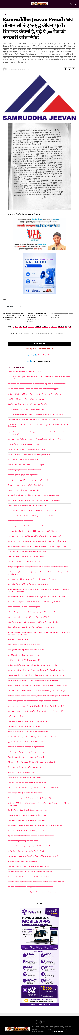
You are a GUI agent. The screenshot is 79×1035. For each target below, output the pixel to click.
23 (56, 327)
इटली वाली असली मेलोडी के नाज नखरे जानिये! (20, 521)
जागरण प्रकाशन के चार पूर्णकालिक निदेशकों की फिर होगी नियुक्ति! (26, 465)
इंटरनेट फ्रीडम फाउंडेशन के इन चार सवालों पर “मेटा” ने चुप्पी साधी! (26, 851)
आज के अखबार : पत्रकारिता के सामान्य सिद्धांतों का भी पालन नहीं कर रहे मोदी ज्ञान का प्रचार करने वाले (36, 892)
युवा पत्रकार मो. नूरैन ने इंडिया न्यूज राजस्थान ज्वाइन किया (24, 490)
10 (26, 327)
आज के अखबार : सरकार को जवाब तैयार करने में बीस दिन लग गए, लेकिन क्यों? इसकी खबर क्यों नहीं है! (35, 711)
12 (31, 327)
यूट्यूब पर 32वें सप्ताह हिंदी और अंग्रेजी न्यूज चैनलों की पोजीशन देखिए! (27, 815)
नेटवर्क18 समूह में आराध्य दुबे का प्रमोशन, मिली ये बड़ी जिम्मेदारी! (25, 793)
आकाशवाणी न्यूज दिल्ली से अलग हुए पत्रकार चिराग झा (22, 861)
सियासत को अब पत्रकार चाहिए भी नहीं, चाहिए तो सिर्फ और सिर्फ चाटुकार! (28, 731)
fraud (32, 333)
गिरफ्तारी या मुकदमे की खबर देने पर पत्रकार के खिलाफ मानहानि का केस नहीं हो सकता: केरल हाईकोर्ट (35, 414)
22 (54, 327)
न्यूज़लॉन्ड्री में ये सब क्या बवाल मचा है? (18, 639)
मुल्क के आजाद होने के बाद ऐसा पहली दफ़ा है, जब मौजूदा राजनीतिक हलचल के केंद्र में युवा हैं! (33, 856)
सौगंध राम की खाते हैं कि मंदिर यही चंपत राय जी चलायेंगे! (23, 841)
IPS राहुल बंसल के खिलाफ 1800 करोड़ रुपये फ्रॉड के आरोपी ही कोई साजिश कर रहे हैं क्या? (33, 389)
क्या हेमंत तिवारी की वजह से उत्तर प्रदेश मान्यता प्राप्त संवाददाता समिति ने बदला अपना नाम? (33, 680)
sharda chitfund (58, 333)
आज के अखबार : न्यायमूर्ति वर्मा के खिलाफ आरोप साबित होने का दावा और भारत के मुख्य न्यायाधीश (34, 602)
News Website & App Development (54, 1031)
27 (66, 327)
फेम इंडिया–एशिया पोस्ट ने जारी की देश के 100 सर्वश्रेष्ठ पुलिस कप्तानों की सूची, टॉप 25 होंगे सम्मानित (36, 675)
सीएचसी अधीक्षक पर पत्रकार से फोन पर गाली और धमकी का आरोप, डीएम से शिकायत (31, 627)
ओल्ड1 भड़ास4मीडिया (52, 1028)
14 (36, 327)
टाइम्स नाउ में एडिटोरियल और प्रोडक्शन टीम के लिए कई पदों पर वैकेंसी (27, 551)
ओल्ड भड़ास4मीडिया (42, 1028)
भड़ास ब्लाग (42, 1026)
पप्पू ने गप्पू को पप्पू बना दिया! (15, 716)
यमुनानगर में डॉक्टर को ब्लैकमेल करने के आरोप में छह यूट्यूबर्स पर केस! (27, 820)
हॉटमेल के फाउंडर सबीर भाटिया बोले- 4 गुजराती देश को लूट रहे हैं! (26, 757)
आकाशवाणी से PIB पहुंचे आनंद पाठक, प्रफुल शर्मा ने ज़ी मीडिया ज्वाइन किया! (29, 846)
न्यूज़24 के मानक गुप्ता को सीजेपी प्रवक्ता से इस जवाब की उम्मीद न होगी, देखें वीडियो (31, 836)
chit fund (21, 333)
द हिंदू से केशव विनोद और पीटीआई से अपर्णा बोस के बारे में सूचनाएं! (26, 556)
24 (59, 327)
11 (29, 327)
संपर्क (70, 1026)
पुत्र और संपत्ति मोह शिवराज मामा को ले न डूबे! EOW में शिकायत (25, 742)
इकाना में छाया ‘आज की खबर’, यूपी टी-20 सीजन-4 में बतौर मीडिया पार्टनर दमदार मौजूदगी (32, 511)
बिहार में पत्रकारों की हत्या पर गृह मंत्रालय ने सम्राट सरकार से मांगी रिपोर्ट (28, 404)
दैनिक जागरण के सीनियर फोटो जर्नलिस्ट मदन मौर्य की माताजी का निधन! (27, 782)
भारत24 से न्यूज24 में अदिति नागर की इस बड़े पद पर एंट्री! (24, 645)
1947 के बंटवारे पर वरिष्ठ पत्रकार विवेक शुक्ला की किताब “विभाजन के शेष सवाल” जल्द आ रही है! (34, 536)
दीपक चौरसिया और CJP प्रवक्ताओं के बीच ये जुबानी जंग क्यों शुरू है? (27, 449)
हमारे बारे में (35, 1028)
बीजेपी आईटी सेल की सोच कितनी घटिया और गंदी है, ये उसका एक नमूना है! (28, 505)
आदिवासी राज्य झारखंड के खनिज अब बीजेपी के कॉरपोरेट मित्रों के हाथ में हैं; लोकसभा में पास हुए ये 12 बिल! (37, 546)
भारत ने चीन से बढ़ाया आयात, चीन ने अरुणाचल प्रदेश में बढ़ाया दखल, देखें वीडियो (30, 871)
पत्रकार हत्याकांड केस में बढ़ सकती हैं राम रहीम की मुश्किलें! (24, 607)
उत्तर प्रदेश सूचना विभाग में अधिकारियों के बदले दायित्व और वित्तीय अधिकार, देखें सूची (31, 526)
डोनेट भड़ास (56, 1026)
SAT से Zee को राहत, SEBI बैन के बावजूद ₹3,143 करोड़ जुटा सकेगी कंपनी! (29, 454)
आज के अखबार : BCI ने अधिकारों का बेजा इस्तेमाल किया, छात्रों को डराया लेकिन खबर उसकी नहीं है (35, 439)
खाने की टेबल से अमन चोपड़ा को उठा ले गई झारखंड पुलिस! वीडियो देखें (27, 831)
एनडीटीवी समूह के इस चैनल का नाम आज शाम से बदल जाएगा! (24, 470)
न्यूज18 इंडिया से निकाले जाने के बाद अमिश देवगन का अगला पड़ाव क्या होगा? (29, 584)
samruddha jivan (46, 333)
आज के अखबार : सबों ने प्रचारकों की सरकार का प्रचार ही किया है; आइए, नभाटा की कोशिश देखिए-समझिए (37, 384)
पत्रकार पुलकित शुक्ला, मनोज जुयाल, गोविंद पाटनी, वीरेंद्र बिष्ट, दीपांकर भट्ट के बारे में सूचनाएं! (34, 500)
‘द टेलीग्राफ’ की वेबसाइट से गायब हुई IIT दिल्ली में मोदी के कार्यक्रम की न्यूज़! (29, 877)
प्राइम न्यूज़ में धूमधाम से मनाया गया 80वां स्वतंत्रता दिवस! (23, 444)
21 (52, 327)
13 (33, 327)
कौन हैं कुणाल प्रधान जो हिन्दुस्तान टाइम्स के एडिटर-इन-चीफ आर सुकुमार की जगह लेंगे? (32, 579)
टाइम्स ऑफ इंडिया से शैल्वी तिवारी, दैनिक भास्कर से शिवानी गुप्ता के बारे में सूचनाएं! (30, 866)
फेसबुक (47, 1026)
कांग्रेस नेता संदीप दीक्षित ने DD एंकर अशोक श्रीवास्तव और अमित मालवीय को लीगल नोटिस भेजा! (34, 394)
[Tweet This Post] (69, 69)
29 (70, 327)
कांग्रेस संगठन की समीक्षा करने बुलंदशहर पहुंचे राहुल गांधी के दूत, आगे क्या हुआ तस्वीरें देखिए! (33, 665)
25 (61, 327)
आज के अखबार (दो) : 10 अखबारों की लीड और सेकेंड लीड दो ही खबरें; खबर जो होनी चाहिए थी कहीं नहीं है (36, 706)
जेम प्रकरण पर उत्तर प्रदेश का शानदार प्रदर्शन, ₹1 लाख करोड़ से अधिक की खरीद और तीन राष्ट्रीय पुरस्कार (37, 685)
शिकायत (61, 1026)
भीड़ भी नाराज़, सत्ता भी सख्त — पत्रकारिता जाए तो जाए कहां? (25, 767)
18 (45, 327)
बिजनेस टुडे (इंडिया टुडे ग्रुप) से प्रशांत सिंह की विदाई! (23, 475)
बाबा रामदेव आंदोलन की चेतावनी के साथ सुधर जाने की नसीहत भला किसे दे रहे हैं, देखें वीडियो (33, 419)
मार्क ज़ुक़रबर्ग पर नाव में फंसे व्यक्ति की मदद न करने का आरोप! (24, 726)
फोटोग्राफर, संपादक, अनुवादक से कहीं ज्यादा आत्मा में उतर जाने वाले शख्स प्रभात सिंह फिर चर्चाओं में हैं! (36, 882)
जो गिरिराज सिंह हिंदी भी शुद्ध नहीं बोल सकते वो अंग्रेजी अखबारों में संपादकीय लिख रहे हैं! (32, 737)
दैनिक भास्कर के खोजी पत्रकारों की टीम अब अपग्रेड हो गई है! (25, 371)
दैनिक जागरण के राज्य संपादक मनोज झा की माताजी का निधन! (24, 562)
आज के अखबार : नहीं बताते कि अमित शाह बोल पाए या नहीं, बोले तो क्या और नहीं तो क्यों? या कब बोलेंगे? (36, 670)
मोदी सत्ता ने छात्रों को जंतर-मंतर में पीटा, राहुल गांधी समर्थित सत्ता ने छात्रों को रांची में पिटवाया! (33, 788)
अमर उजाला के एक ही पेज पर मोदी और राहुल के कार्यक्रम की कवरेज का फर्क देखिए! (30, 887)
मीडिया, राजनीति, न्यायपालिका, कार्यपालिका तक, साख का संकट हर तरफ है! (28, 721)
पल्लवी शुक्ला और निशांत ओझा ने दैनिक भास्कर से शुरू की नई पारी (26, 650)
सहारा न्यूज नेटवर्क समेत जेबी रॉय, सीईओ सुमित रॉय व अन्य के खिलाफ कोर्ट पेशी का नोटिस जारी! (34, 495)
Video (38, 1026)
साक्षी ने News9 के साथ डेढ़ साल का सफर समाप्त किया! (23, 655)
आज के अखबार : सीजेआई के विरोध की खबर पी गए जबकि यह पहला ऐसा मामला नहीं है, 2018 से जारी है (36, 826)
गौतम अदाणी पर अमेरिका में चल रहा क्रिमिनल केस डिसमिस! (24, 777)
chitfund (27, 333)
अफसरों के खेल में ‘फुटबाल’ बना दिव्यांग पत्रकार (21, 772)
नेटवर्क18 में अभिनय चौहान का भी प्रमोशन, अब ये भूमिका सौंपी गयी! (26, 747)
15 (38, 327)
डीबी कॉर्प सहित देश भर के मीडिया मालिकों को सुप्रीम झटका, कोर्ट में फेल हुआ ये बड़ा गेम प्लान (33, 612)
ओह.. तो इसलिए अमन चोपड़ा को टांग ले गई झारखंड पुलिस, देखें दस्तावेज (27, 810)
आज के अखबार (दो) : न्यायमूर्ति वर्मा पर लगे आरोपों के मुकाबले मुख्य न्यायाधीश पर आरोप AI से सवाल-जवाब (36, 597)
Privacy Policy (61, 1028)
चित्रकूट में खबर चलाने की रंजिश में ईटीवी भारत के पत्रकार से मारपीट (27, 409)
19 (47, 327)
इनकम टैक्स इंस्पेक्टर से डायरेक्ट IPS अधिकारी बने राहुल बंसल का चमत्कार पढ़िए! (30, 516)
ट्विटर (51, 1026)
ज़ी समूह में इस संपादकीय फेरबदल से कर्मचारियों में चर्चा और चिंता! (25, 485)
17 (43, 327)
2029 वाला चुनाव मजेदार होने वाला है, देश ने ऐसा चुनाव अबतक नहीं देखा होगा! (29, 752)
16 (40, 327)
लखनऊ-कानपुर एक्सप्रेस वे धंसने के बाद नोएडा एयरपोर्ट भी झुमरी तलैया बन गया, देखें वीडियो (33, 701)
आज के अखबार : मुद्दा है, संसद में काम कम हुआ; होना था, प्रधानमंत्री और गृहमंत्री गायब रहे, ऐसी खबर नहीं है (37, 541)
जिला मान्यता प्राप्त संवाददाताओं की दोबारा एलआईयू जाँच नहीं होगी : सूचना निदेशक (30, 798)
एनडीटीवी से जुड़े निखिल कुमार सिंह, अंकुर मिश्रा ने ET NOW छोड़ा (26, 399)
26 (63, 327)
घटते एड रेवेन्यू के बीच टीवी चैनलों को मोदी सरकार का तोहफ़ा (24, 459)
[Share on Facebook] (65, 69)
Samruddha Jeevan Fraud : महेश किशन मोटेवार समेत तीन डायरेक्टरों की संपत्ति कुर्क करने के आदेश (37, 315)
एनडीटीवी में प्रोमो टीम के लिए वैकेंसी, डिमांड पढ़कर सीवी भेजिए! (25, 660)
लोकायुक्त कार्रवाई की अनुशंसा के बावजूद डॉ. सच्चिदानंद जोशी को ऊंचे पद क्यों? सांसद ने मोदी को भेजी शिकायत (38, 567)
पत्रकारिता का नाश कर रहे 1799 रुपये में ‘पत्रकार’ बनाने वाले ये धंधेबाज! (28, 480)
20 (49, 327)
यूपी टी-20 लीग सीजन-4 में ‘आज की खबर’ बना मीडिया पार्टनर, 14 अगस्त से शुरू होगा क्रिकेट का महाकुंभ (36, 691)
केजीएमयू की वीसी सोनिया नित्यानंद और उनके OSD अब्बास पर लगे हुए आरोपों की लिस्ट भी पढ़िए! (34, 531)
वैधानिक (66, 1026)
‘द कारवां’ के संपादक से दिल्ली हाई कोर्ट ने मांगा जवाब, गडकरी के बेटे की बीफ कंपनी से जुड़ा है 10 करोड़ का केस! (38, 696)
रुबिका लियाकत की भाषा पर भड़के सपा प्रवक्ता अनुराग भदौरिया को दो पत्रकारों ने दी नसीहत (33, 622)
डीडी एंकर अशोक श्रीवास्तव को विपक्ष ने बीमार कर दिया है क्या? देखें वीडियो (28, 617)
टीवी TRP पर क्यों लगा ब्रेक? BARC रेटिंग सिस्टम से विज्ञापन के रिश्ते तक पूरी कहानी (31, 762)
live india (38, 333)
